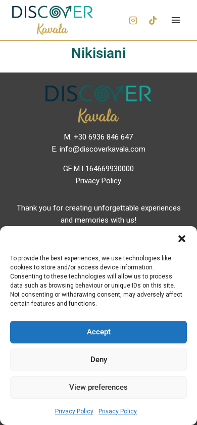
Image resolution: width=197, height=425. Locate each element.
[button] (182, 239)
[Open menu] (175, 20)
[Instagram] (132, 20)
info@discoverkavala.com (102, 149)
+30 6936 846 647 (103, 136)
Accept (99, 331)
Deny (98, 359)
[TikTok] (152, 20)
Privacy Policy (74, 411)
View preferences (98, 387)
